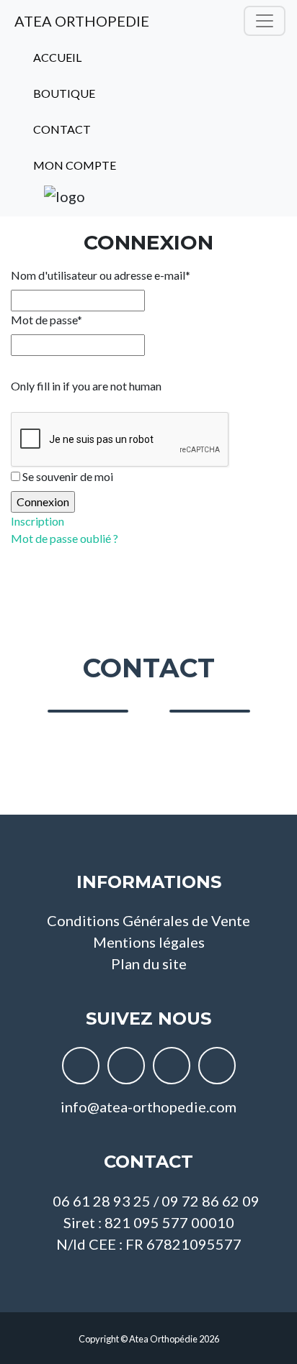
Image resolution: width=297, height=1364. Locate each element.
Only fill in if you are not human (86, 386)
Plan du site (149, 963)
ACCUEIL (56, 57)
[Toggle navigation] (264, 21)
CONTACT (61, 129)
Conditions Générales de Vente (148, 920)
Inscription (37, 521)
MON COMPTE (73, 165)
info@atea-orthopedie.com (148, 1106)
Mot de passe (46, 319)
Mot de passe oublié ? (64, 538)
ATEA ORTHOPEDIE (80, 20)
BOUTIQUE (63, 93)
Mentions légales (149, 942)
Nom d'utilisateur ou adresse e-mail (100, 275)
